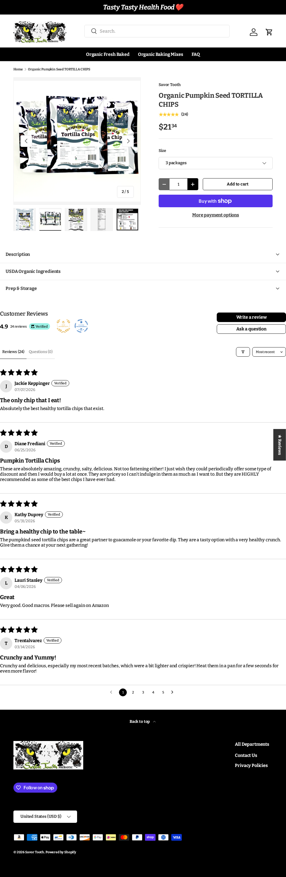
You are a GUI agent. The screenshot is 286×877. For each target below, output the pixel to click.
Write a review (251, 317)
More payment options (215, 215)
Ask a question (251, 329)
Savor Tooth (170, 84)
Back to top (140, 721)
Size (162, 150)
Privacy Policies (251, 765)
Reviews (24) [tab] (13, 351)
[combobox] (157, 31)
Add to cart (237, 184)
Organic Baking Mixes (160, 54)
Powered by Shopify (61, 852)
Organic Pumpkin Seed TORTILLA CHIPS (59, 69)
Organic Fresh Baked (108, 54)
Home (18, 69)
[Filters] (243, 352)
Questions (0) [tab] (41, 351)
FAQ (196, 54)
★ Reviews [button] (279, 445)
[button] (269, 32)
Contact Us (246, 755)
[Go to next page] (173, 692)
